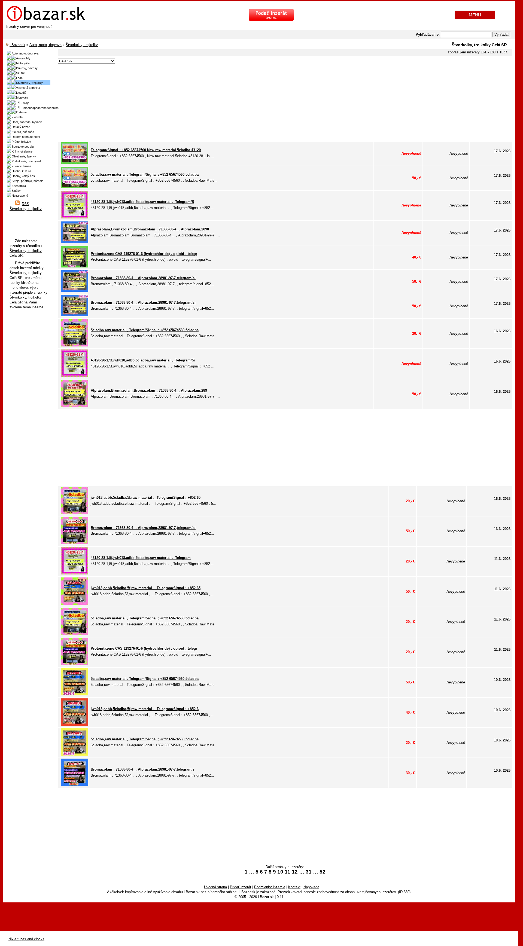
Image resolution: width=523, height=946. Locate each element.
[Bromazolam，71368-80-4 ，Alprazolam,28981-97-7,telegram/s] (74, 785)
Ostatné (21, 112)
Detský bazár (21, 127)
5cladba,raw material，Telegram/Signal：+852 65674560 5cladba (145, 174)
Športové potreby (23, 146)
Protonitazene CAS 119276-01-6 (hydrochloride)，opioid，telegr (144, 254)
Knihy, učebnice (22, 151)
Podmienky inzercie (269, 887)
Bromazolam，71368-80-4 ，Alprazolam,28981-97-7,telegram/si (143, 278)
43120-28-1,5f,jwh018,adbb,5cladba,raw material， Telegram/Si (143, 360)
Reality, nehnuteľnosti (26, 136)
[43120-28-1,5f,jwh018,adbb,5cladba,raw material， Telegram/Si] (74, 375)
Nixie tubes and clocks (26, 939)
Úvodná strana (215, 887)
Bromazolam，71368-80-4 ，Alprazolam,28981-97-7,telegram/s (142, 769)
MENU (475, 15)
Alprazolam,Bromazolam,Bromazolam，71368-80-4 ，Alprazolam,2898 (150, 229)
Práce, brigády (21, 141)
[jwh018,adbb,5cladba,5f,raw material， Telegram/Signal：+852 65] (74, 513)
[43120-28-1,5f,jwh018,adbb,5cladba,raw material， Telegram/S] (74, 217)
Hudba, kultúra (21, 171)
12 (295, 872)
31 (309, 872)
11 (287, 872)
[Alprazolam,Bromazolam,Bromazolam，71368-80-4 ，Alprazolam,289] (74, 406)
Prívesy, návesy (27, 68)
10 (280, 872)
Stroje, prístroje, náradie (27, 180)
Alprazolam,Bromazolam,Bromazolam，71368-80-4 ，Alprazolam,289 (149, 390)
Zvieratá (17, 117)
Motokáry (22, 97)
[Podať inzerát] (271, 20)
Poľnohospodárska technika (39, 107)
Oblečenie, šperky (24, 156)
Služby (16, 190)
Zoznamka (19, 185)
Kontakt (294, 887)
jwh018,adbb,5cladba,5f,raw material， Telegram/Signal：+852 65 (145, 497)
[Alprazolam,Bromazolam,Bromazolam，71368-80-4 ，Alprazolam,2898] (74, 242)
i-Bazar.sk (17, 45)
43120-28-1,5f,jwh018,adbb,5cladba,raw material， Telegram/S (142, 202)
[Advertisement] (221, 103)
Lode (19, 78)
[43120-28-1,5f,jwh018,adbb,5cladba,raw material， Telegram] (74, 573)
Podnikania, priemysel (26, 161)
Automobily (23, 58)
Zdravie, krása (21, 166)
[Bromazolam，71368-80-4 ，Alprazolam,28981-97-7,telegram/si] (74, 290)
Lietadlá (21, 92)
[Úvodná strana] (45, 21)
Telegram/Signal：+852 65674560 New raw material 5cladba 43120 (146, 150)
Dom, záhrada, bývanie (27, 122)
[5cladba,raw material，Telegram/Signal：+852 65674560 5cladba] (74, 187)
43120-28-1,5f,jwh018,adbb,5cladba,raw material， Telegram (141, 558)
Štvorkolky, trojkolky (82, 45)
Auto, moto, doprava (45, 45)
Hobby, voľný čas (23, 176)
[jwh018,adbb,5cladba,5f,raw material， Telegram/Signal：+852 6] (74, 724)
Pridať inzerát (240, 887)
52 (323, 872)
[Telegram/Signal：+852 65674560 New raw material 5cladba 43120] (74, 162)
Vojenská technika (28, 87)
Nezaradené (20, 195)
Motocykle (23, 63)
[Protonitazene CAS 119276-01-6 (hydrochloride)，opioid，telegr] (74, 266)
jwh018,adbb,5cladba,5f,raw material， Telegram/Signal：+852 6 (145, 709)
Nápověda (311, 887)
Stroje (24, 103)
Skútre (20, 73)
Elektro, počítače (23, 131)
